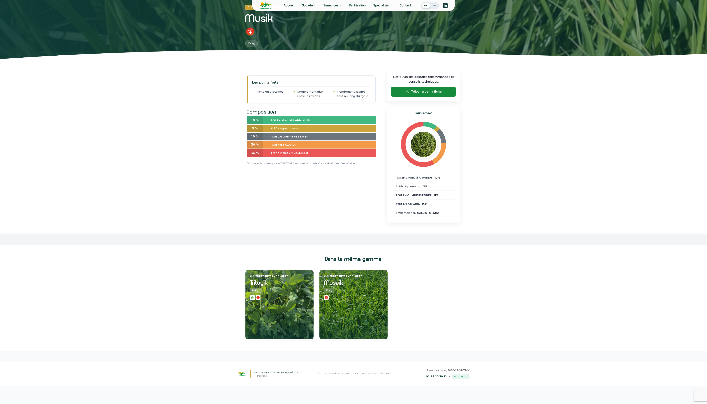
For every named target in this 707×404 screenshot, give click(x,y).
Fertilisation (357, 5)
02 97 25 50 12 (436, 376)
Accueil (289, 5)
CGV (356, 373)
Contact (405, 5)
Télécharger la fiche (426, 91)
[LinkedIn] (445, 5)
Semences (330, 5)
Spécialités (381, 5)
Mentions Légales (339, 373)
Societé (307, 5)
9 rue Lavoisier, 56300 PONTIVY (448, 370)
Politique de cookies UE (375, 373)
